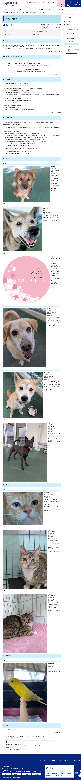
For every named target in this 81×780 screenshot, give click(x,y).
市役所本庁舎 (6, 774)
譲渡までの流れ (36, 34)
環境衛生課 (7, 729)
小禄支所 (26, 774)
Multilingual (32, 2)
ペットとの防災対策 (69, 41)
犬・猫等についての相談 (70, 33)
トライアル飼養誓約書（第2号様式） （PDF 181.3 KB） (17, 153)
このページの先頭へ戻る (55, 51)
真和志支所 (36, 774)
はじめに (7, 31)
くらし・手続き (19, 12)
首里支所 (16, 774)
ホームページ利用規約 (64, 760)
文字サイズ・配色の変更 (48, 2)
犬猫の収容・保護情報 (70, 38)
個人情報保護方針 (52, 760)
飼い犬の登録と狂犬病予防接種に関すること (72, 30)
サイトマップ (42, 760)
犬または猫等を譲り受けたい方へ (40, 31)
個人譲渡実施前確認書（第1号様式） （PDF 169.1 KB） (17, 151)
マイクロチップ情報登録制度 (71, 36)
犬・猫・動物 (25, 12)
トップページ (11, 12)
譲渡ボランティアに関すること (71, 46)
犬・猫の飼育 (32, 12)
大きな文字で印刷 (54, 27)
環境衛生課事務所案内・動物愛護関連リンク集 (72, 50)
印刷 (44, 27)
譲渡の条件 (7, 34)
